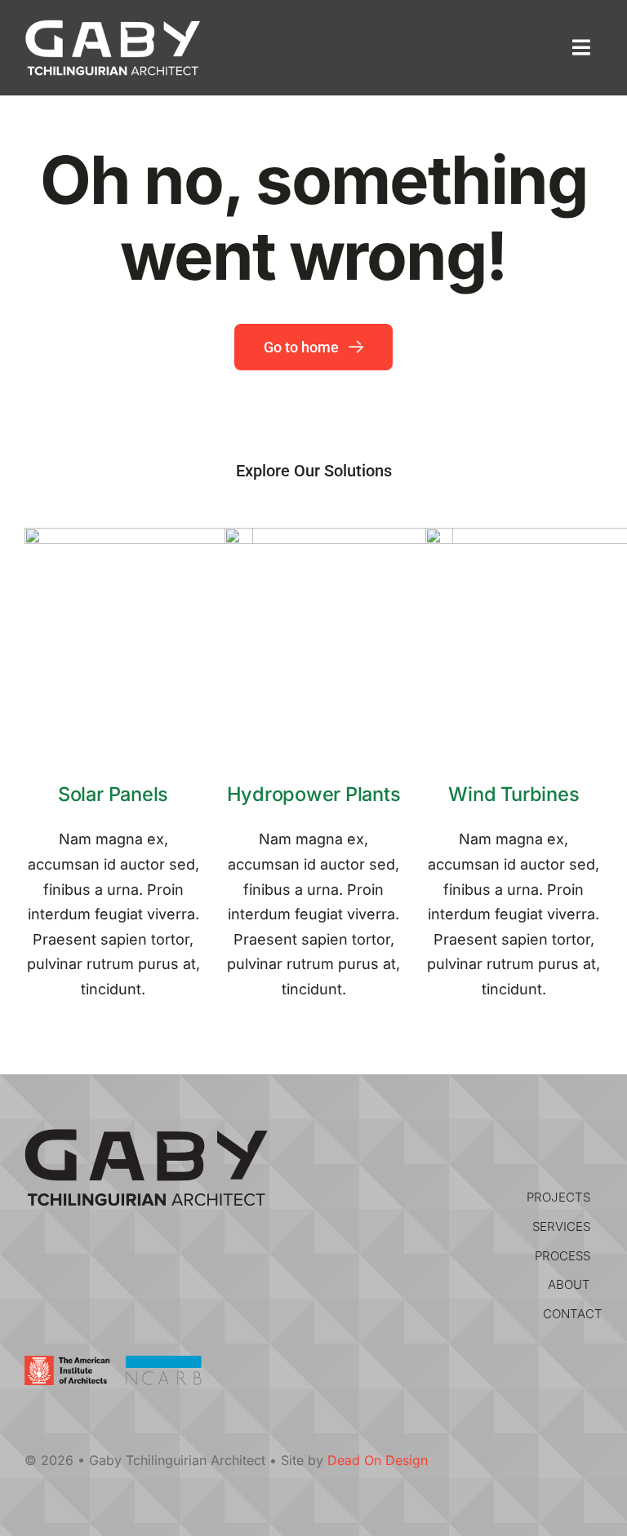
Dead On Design (377, 1460)
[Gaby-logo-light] (113, 26)
